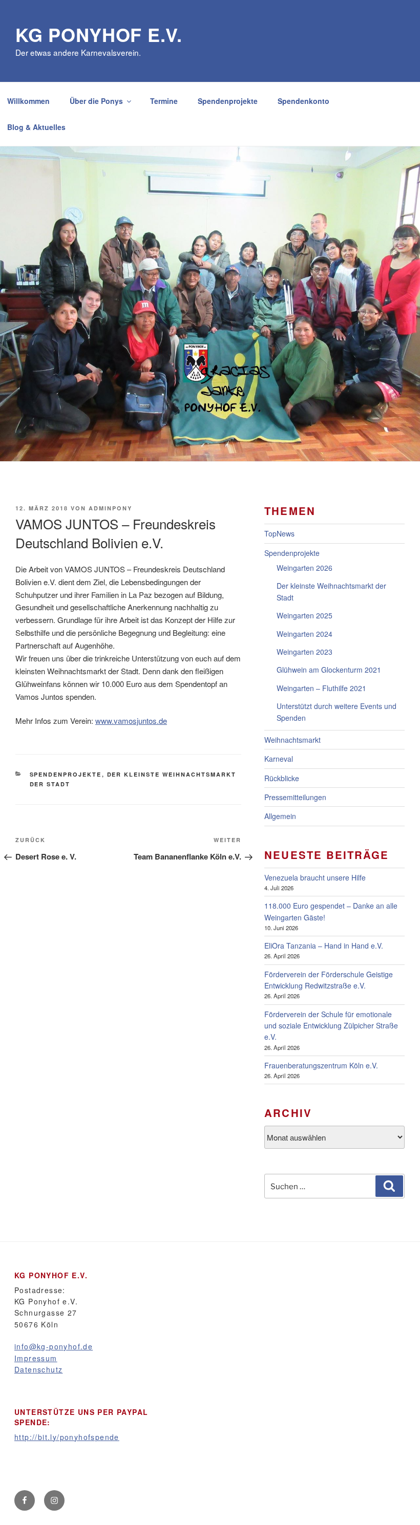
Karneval (278, 759)
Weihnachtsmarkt (292, 740)
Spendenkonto (303, 101)
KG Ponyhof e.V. (98, 34)
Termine (164, 101)
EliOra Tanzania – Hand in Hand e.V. (323, 945)
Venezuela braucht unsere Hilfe (315, 877)
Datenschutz (38, 1369)
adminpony (110, 508)
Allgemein (280, 816)
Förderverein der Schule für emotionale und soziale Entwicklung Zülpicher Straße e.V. (331, 1025)
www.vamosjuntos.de (131, 720)
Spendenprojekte (228, 101)
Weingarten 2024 (304, 634)
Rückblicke (281, 778)
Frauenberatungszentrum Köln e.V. (321, 1065)
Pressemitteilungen (295, 797)
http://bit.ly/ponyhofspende (66, 1437)
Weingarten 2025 (304, 615)
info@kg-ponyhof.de (53, 1346)
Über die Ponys (96, 101)
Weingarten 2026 (304, 568)
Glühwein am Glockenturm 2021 (329, 669)
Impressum (35, 1358)
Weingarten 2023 (304, 652)
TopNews (279, 533)
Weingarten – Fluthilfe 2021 (321, 688)
